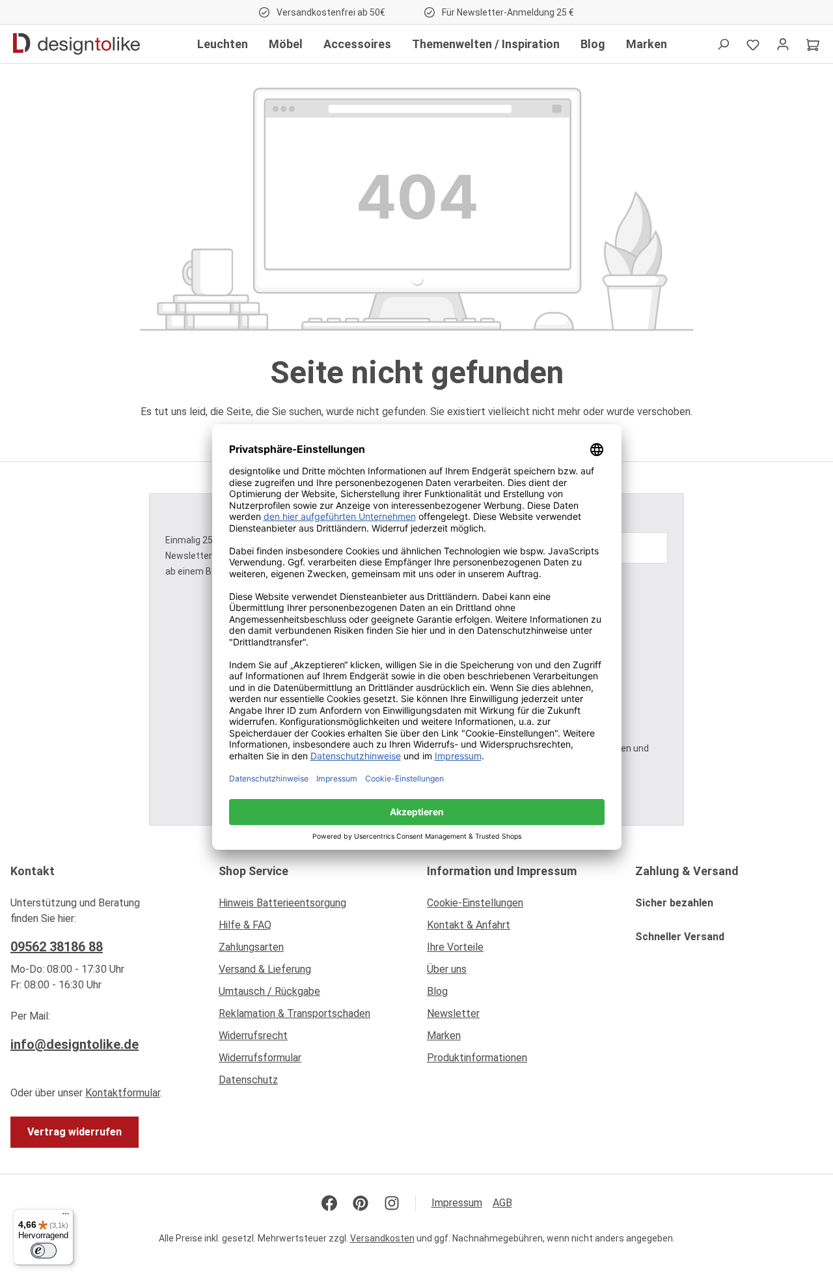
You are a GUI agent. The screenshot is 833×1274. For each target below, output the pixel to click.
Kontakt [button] (32, 871)
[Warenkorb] (813, 44)
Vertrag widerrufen (74, 1132)
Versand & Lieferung (265, 969)
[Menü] (66, 1217)
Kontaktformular (122, 1093)
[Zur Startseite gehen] (76, 44)
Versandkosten (382, 1238)
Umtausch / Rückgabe (269, 991)
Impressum (456, 1203)
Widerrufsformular (260, 1057)
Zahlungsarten (251, 947)
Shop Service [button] (253, 871)
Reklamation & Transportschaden (294, 1013)
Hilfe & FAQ (245, 925)
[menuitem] (312, 906)
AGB (502, 1203)
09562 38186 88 (56, 947)
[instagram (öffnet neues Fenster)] (392, 1203)
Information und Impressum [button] (502, 871)
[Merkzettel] (753, 44)
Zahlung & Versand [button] (687, 871)
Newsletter (453, 1013)
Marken (444, 1035)
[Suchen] (723, 44)
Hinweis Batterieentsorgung (282, 903)
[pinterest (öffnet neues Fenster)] (360, 1203)
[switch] (44, 1250)
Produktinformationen (477, 1057)
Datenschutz (248, 1080)
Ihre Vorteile (455, 947)
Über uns (447, 969)
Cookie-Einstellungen (475, 903)
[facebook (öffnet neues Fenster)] (329, 1203)
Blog (437, 991)
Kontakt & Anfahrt (468, 925)
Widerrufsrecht (253, 1035)
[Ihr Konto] (783, 44)
